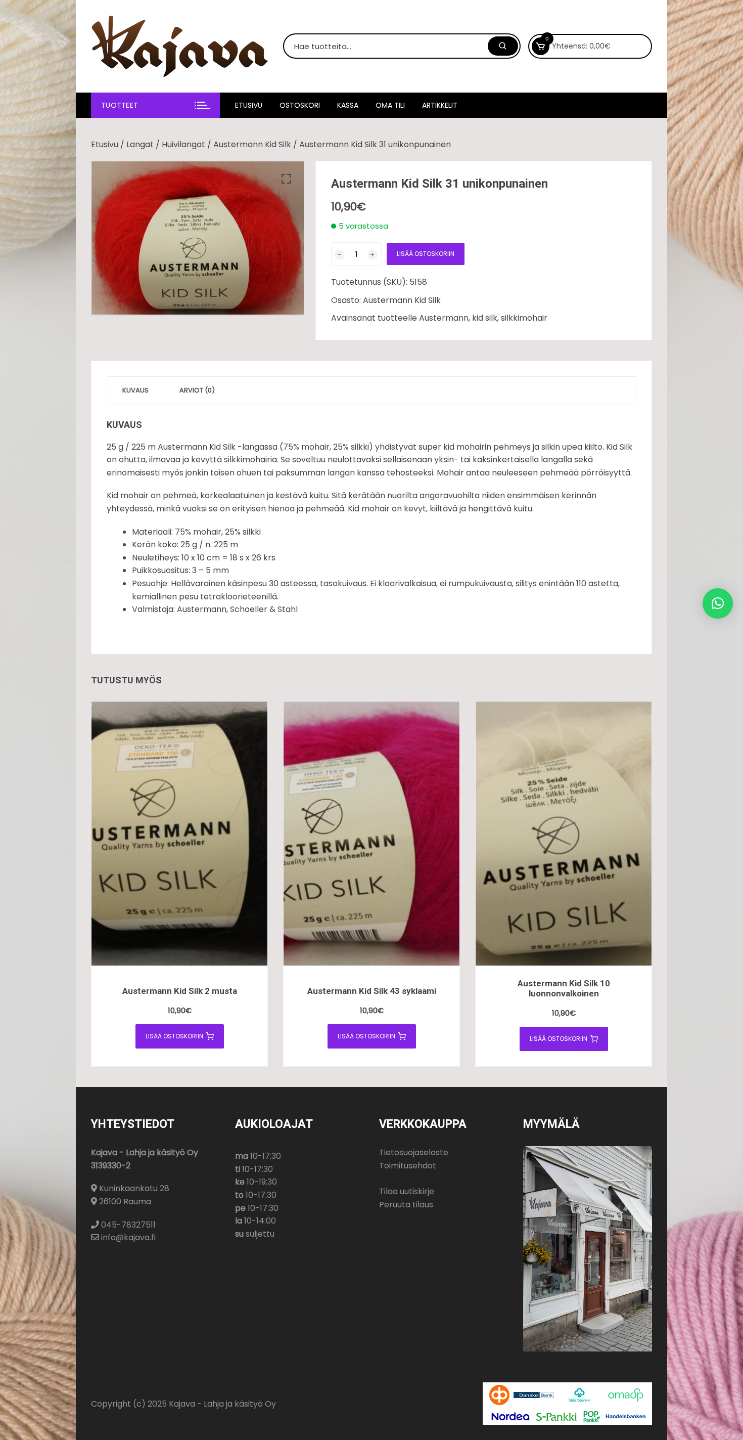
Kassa (347, 105)
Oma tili (390, 105)
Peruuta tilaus (406, 1204)
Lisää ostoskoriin (425, 253)
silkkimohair (524, 318)
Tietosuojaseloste (413, 1152)
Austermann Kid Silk (252, 144)
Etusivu (248, 105)
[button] (286, 179)
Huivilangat (183, 144)
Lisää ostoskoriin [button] (174, 1036)
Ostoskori (300, 105)
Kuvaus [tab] (135, 390)
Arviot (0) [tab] (197, 390)
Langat (140, 144)
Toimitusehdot (407, 1165)
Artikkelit (439, 105)
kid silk (484, 318)
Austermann (444, 318)
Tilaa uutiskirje (406, 1191)
